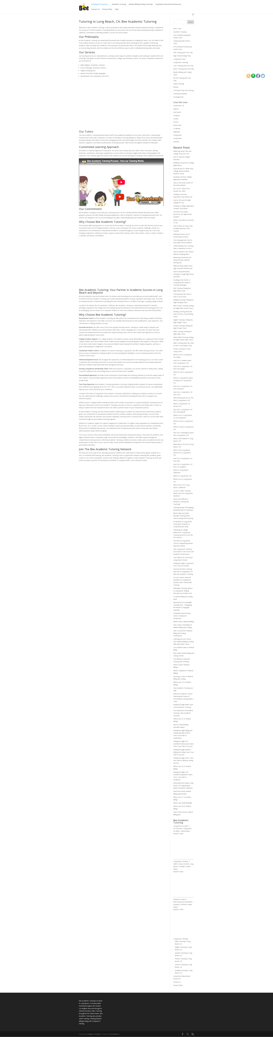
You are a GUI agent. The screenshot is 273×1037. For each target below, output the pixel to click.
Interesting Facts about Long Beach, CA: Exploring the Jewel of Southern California (183, 785)
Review (175, 87)
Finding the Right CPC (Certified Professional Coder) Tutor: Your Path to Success (183, 743)
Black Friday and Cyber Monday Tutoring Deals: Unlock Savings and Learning (183, 515)
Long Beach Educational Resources (168, 4)
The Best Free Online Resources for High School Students (182, 214)
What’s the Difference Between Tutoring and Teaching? (181, 501)
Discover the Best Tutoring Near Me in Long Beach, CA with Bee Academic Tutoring (183, 571)
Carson (175, 122)
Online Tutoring (178, 84)
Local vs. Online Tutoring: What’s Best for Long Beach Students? (183, 493)
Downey (176, 142)
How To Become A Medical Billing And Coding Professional (182, 633)
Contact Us (95, 9)
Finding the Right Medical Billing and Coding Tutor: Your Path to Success (183, 752)
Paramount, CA (178, 106)
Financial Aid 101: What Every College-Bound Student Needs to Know (183, 171)
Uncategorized (178, 97)
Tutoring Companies (180, 94)
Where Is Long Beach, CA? (182, 476)
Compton (176, 115)
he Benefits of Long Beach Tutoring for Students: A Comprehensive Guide (182, 524)
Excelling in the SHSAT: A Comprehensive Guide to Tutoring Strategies (181, 282)
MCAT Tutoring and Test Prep (183, 69)
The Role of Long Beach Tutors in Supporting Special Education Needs (183, 543)
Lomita (175, 119)
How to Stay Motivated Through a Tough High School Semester (183, 274)
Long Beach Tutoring (99, 4)
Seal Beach (177, 112)
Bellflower (176, 132)
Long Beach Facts (179, 59)
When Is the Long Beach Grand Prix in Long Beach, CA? (182, 452)
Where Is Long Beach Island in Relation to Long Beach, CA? (183, 380)
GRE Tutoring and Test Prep (183, 52)
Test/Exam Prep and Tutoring (183, 90)
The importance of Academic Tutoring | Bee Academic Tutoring (183, 713)
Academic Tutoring (119, 4)
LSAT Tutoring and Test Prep (183, 66)
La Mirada (176, 129)
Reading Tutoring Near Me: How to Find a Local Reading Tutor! (183, 314)
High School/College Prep (182, 56)
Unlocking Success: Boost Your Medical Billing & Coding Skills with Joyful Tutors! (183, 641)
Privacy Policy (107, 9)
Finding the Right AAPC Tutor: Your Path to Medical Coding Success (183, 760)
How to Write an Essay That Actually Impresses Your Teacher (183, 228)
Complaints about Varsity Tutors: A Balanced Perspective (182, 615)
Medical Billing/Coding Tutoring (140, 4)
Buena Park (177, 125)
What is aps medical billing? (182, 803)
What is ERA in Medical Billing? (183, 622)
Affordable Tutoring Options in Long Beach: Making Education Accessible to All (183, 590)
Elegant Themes (94, 1034)
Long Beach (177, 135)
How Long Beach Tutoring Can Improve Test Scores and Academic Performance (183, 551)
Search (190, 22)
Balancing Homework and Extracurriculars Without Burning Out (182, 260)
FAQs (117, 9)
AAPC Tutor (177, 29)
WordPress (115, 1034)
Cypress (176, 109)
